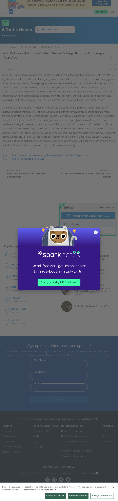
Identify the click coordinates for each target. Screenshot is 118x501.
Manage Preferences (102, 495)
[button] (96, 232)
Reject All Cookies (78, 495)
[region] (59, 492)
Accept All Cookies (55, 495)
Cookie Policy (49, 490)
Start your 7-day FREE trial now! (59, 282)
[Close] (113, 487)
